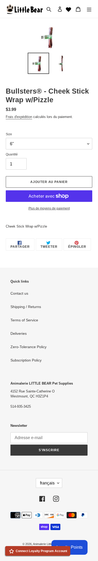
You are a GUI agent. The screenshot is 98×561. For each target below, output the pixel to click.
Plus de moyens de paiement (49, 208)
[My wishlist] (68, 9)
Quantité (12, 154)
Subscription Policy (26, 360)
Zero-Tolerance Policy (28, 347)
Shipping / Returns (25, 307)
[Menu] (89, 8)
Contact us (19, 293)
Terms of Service (24, 320)
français (47, 483)
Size (9, 134)
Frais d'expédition (19, 117)
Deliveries (18, 333)
